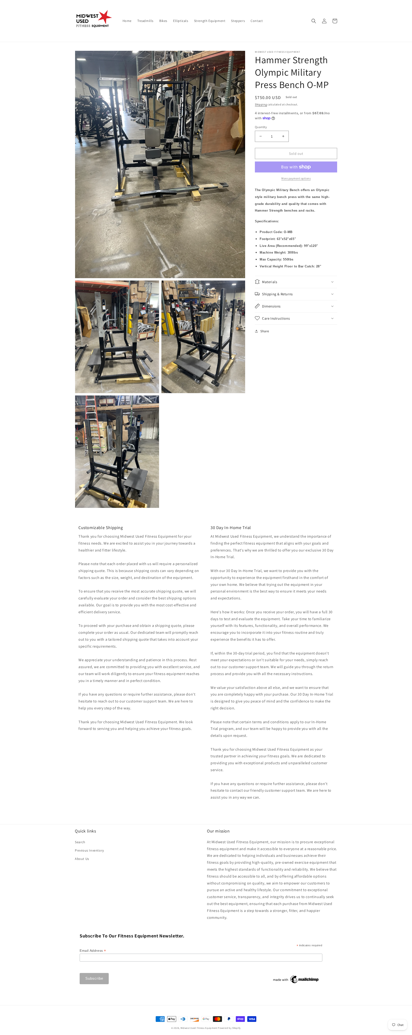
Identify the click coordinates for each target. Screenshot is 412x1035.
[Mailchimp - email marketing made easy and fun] (296, 983)
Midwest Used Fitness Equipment (199, 1028)
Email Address (93, 950)
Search (80, 842)
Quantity (261, 127)
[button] (314, 21)
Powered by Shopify (229, 1028)
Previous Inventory (89, 850)
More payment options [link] (296, 178)
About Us (82, 859)
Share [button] (264, 331)
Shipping (261, 104)
